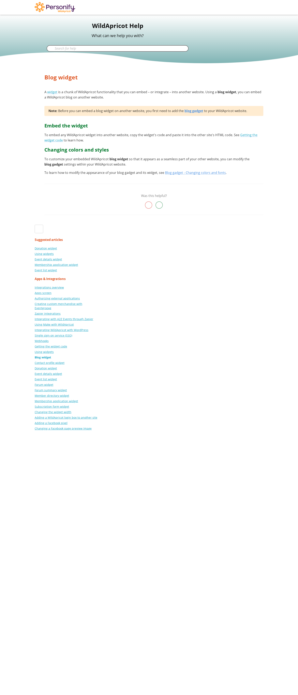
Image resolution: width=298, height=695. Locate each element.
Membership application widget (56, 265)
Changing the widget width (53, 412)
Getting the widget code (51, 346)
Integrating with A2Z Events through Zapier (64, 319)
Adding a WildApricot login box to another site (66, 417)
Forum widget (44, 385)
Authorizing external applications (57, 298)
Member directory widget (52, 396)
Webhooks (42, 341)
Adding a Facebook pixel (51, 423)
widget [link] (52, 92)
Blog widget (43, 357)
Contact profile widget (49, 363)
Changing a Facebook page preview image (63, 428)
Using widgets (44, 254)
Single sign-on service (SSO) (53, 335)
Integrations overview (49, 287)
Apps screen (43, 293)
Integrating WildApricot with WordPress (61, 330)
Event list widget (46, 270)
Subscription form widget (52, 406)
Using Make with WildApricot (54, 324)
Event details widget (48, 259)
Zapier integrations (48, 313)
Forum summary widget (51, 390)
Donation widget (46, 248)
